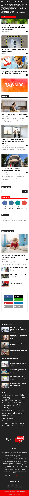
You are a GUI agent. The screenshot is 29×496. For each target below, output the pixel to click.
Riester (8, 415)
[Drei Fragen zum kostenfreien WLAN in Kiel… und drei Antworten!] (14, 62)
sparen (5, 418)
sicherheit (18, 415)
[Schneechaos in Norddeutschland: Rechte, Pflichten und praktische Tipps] (5, 329)
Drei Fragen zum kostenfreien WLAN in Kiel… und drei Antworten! (14, 72)
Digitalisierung (17, 400)
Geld (18, 405)
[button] (8, 296)
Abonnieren (24, 201)
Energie (23, 400)
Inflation (13, 410)
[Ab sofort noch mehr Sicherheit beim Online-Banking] (5, 385)
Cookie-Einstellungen (21, 491)
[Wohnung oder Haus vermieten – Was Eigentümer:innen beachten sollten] (14, 131)
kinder (22, 410)
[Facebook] (8, 486)
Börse (23, 397)
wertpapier (22, 423)
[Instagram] (12, 485)
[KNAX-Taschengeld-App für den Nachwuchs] (5, 345)
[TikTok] (16, 486)
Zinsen (21, 425)
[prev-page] (2, 183)
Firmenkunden (4, 23)
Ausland (13, 397)
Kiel (19, 410)
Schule (12, 415)
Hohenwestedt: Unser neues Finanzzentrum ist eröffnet (11, 170)
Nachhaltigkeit (13, 413)
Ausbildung (6, 397)
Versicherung (6, 423)
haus (12, 408)
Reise (22, 413)
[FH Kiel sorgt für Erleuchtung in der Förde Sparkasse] (14, 41)
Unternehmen (6, 421)
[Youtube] (20, 486)
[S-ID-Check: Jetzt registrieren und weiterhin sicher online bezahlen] (5, 364)
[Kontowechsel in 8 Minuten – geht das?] (5, 269)
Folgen (11, 201)
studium (16, 418)
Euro (11, 403)
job (17, 410)
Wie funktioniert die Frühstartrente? (14, 114)
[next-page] (5, 183)
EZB (14, 403)
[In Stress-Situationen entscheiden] (5, 352)
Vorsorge (14, 423)
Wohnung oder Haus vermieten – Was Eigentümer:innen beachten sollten (13, 141)
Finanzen (19, 402)
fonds (4, 405)
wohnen (16, 425)
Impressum (12, 491)
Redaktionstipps (5, 46)
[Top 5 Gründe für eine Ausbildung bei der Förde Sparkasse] (5, 284)
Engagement (5, 403)
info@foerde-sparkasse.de (20, 476)
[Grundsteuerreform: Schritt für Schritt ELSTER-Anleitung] (5, 378)
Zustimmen (5, 16)
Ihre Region (4, 68)
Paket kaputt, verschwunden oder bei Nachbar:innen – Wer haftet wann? (18, 337)
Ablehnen (13, 16)
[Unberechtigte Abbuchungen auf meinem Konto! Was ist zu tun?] (5, 371)
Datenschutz (6, 491)
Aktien (5, 395)
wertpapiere (7, 425)
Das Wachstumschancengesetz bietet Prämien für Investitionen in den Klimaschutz (13, 28)
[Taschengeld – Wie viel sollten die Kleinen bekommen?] (14, 243)
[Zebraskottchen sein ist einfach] (5, 276)
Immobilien (6, 410)
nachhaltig (4, 413)
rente (4, 415)
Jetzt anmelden (14, 223)
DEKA (7, 400)
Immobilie (17, 408)
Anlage (23, 395)
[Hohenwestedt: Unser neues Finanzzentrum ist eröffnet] (14, 160)
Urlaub (14, 421)
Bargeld (18, 397)
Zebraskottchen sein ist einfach (18, 274)
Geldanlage (6, 408)
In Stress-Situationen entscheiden (18, 350)
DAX (3, 400)
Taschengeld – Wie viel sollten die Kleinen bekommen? (13, 256)
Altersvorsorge (14, 395)
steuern (11, 418)
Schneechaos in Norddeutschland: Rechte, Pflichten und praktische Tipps (18, 329)
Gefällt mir (4, 201)
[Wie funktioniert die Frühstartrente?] (14, 105)
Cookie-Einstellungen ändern (8, 11)
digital (11, 400)
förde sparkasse (11, 405)
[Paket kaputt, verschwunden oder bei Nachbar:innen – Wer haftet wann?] (5, 337)
